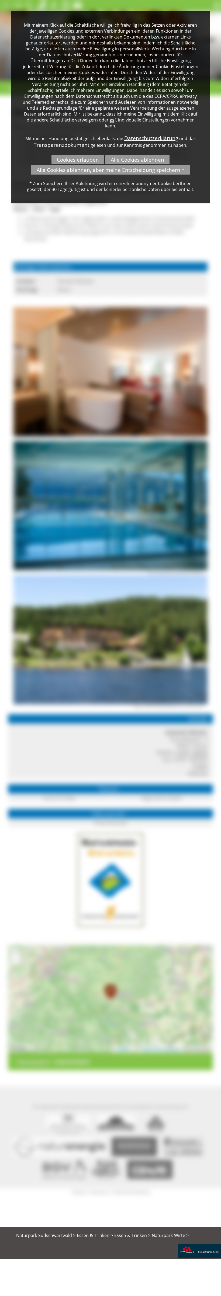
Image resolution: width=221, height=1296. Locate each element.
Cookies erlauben (78, 159)
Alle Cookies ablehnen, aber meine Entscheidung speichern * (110, 169)
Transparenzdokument (61, 144)
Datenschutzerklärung (151, 138)
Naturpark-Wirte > (170, 1235)
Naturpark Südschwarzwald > (45, 1235)
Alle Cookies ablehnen (137, 159)
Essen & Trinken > (95, 1235)
